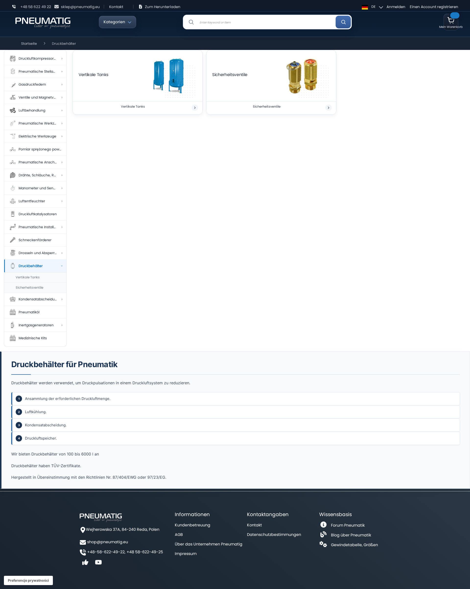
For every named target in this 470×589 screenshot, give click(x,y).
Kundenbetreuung (192, 525)
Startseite (29, 43)
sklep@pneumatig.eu (80, 6)
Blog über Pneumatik (351, 535)
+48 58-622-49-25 (145, 552)
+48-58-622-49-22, (106, 552)
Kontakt (116, 6)
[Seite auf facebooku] (85, 564)
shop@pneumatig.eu (107, 542)
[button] (372, 6)
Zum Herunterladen (162, 6)
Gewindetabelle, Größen (354, 545)
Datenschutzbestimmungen (274, 534)
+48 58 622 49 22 (35, 6)
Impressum (186, 553)
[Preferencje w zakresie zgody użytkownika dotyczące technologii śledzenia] (28, 580)
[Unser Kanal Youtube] (98, 564)
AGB (179, 534)
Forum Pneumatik (348, 525)
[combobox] (267, 22)
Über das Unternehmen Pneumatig (208, 544)
